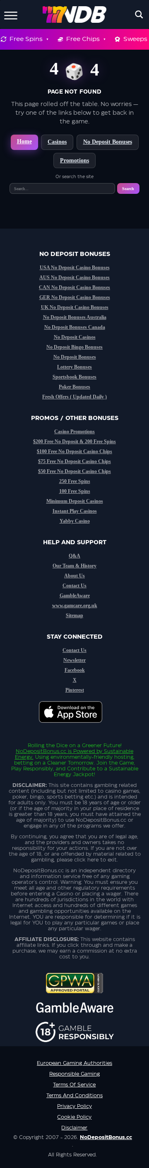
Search (128, 188)
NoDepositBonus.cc (41, 751)
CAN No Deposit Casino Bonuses (74, 287)
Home (24, 141)
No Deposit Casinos (75, 337)
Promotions (74, 160)
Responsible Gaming (74, 1073)
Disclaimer (74, 1127)
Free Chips (83, 39)
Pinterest (74, 690)
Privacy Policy (74, 1106)
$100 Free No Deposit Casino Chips (74, 451)
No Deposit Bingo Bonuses (74, 347)
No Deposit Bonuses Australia (74, 317)
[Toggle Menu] (10, 14)
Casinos (57, 142)
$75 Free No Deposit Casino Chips (74, 461)
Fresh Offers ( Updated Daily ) (74, 397)
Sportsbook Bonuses (74, 377)
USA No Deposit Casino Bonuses (75, 267)
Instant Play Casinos (75, 511)
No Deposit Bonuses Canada (74, 327)
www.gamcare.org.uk (74, 605)
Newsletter (74, 660)
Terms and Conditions (74, 1095)
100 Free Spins (74, 491)
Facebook (75, 670)
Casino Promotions (74, 431)
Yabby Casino (75, 521)
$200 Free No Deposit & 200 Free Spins (74, 441)
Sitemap (74, 615)
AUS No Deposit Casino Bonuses (74, 277)
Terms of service (74, 1084)
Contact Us (74, 586)
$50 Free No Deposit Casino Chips (74, 471)
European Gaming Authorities (74, 1063)
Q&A (74, 556)
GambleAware (75, 595)
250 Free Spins (74, 481)
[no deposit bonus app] (75, 727)
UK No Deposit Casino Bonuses (74, 307)
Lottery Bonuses (74, 367)
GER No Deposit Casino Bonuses (74, 297)
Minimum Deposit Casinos (74, 501)
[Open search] (139, 14)
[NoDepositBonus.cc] (75, 14)
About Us (74, 576)
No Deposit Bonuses (107, 142)
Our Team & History (74, 566)
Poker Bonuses (74, 387)
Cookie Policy (74, 1117)
